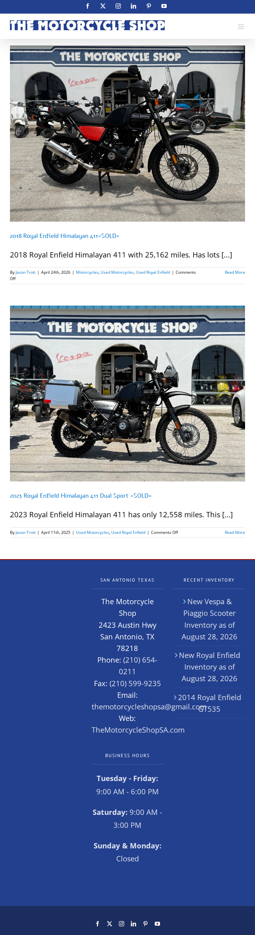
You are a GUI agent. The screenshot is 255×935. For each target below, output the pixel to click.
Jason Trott (26, 272)
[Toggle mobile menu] (241, 26)
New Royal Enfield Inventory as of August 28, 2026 (209, 666)
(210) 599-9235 (135, 683)
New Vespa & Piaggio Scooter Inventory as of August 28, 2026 (209, 618)
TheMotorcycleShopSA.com (138, 730)
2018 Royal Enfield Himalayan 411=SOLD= (65, 236)
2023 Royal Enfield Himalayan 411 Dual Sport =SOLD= (81, 496)
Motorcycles (87, 272)
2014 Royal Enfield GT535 (209, 703)
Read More (235, 272)
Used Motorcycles (117, 272)
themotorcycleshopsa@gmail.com (149, 706)
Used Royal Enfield (153, 272)
